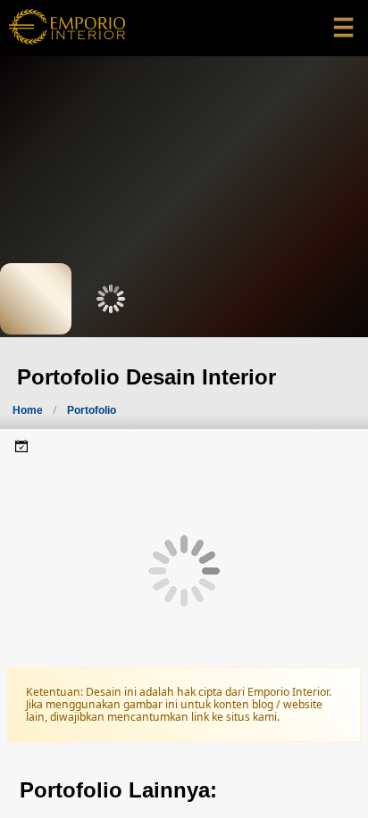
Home (28, 410)
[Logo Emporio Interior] (67, 28)
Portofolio (91, 410)
